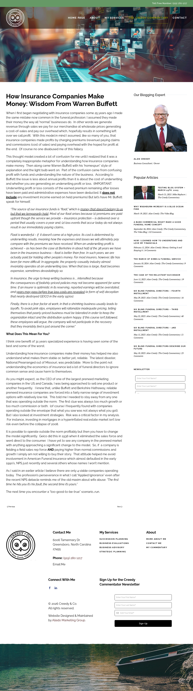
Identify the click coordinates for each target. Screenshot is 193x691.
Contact (180, 17)
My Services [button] (114, 17)
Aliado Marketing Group (68, 620)
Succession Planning (114, 539)
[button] (96, 667)
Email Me (59, 564)
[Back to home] (15, 17)
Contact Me (154, 543)
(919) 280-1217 (179, 3)
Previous (11, 507)
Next (119, 507)
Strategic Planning (113, 551)
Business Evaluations (114, 543)
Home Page (76, 17)
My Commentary (156, 547)
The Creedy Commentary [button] (148, 17)
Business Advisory (112, 547)
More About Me (156, 539)
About (95, 17)
